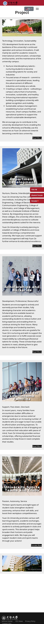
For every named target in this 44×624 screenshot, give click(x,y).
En (29, 9)
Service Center (7, 621)
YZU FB (34, 189)
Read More (37, 138)
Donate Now (36, 545)
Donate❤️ (35, 201)
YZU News (20, 621)
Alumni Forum (37, 195)
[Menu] (37, 8)
